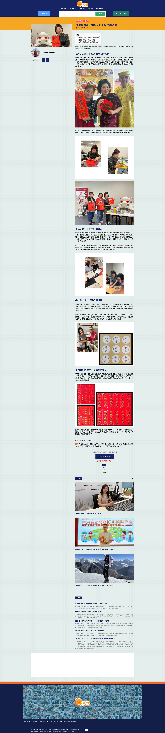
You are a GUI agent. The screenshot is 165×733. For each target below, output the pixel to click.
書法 (104, 470)
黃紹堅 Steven (83, 27)
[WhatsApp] (47, 60)
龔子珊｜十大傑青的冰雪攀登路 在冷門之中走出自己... (96, 585)
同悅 (76, 444)
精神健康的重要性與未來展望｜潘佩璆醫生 (91, 603)
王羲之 (116, 245)
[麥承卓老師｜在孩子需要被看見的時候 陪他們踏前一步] (104, 532)
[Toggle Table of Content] (97, 35)
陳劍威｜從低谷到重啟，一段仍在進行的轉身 (92, 621)
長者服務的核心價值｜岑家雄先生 (88, 611)
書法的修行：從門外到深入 (87, 39)
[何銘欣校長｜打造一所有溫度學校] (104, 496)
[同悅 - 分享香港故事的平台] (82, 4)
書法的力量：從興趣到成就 (87, 41)
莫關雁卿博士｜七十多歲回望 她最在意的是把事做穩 (95, 638)
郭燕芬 (104, 472)
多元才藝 (86, 21)
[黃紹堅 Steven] (77, 27)
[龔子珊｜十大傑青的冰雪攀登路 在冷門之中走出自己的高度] (104, 568)
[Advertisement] (82, 665)
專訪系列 (79, 21)
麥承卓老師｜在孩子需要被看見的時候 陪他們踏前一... (96, 549)
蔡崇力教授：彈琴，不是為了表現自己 (90, 630)
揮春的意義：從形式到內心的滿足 (89, 37)
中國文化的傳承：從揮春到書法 (89, 42)
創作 (104, 467)
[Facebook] (43, 60)
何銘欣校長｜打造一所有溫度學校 (88, 513)
